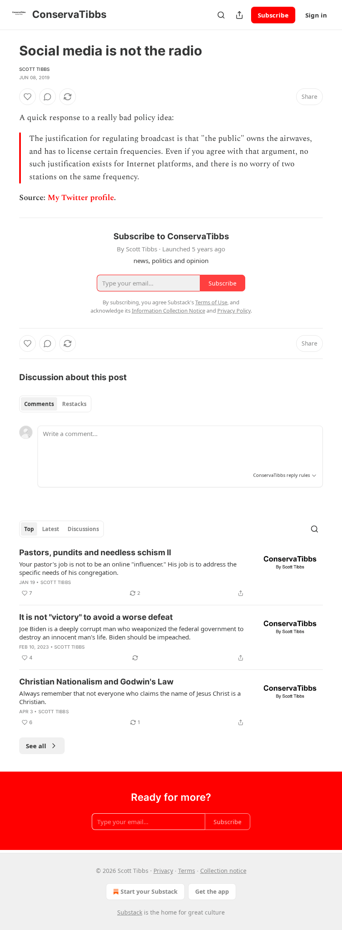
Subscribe (273, 15)
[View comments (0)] (47, 96)
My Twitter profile (81, 198)
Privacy (163, 871)
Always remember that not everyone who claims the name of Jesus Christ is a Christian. (130, 697)
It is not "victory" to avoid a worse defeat (96, 617)
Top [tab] (29, 529)
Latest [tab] (50, 529)
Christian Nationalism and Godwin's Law (96, 682)
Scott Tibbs (34, 69)
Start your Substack (149, 891)
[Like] (27, 96)
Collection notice (223, 871)
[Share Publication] (239, 15)
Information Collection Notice (168, 310)
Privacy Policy (234, 310)
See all (36, 746)
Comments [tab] (39, 404)
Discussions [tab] (83, 529)
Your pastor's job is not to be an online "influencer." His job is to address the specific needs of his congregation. (127, 568)
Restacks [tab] (74, 404)
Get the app (212, 891)
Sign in (316, 15)
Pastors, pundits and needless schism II (95, 552)
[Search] (221, 15)
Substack (129, 912)
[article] (171, 573)
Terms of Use (211, 302)
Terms (186, 871)
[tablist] (55, 404)
